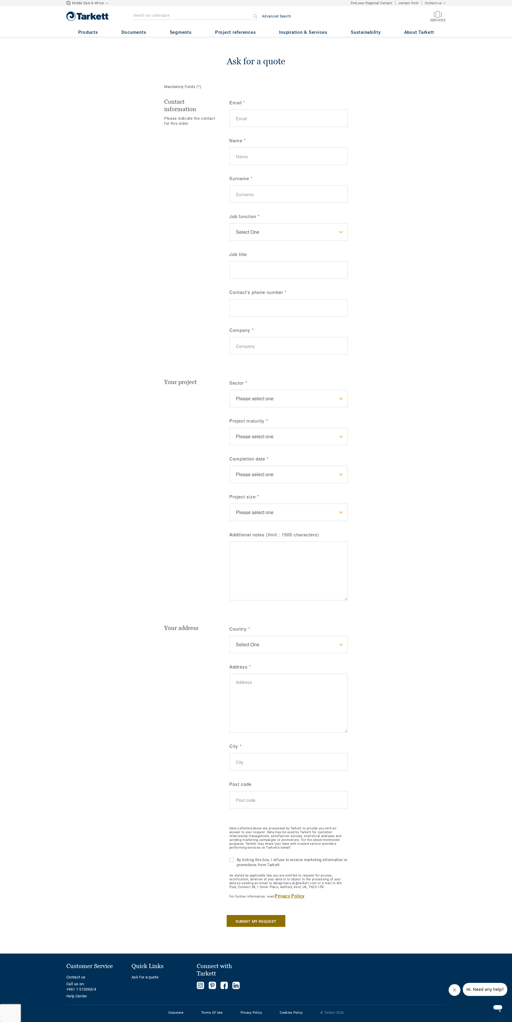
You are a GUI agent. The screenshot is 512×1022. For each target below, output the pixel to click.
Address (240, 666)
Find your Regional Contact (371, 3)
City (235, 746)
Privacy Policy (289, 896)
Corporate (176, 1013)
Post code (240, 784)
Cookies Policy (291, 1013)
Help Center (76, 996)
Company (241, 330)
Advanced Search (276, 16)
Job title (238, 254)
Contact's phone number (258, 292)
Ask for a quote (145, 977)
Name (237, 140)
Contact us (75, 977)
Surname (241, 178)
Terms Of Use (212, 1013)
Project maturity (248, 421)
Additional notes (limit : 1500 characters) (274, 534)
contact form (409, 3)
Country (239, 629)
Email (237, 102)
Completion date (249, 458)
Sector (238, 383)
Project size (244, 496)
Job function (244, 216)
